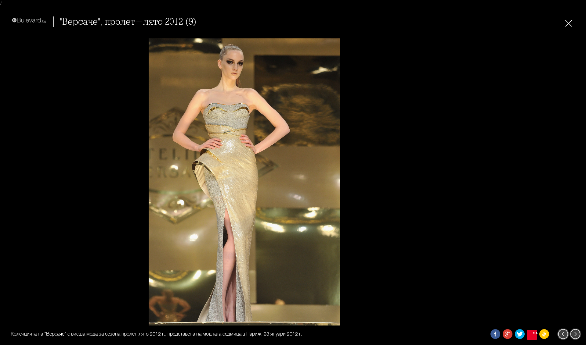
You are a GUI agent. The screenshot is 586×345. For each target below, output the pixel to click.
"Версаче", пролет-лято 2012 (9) (128, 21)
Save (535, 333)
